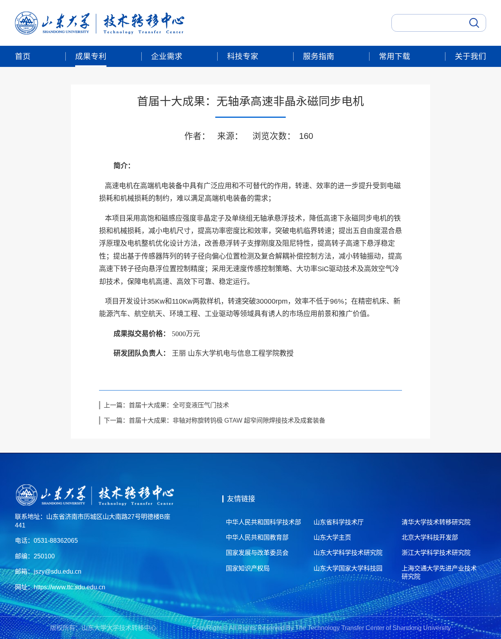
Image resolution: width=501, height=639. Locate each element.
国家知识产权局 (248, 568)
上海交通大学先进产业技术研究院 (439, 572)
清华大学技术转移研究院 (436, 522)
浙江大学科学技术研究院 (436, 552)
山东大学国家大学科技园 (348, 568)
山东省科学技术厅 (339, 522)
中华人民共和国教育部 (257, 537)
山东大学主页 (332, 537)
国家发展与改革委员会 (257, 552)
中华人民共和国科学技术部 (263, 522)
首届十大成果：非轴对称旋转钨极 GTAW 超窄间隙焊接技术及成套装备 (227, 420)
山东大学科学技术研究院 (348, 552)
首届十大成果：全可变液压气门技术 (179, 405)
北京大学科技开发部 (430, 537)
